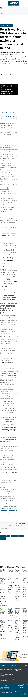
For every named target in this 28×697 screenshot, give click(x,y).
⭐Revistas (8, 677)
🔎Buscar (6, 680)
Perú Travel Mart (5, 536)
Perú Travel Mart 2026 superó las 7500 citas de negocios (3, 631)
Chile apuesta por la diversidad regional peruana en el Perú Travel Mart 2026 (18, 591)
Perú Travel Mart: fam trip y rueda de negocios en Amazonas (3, 598)
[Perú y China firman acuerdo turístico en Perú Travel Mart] (17, 617)
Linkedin (12, 677)
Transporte (25, 10)
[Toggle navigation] (3, 8)
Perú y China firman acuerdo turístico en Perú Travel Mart (17, 634)
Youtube (12, 679)
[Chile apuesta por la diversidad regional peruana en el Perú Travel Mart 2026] (17, 575)
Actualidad (9, 25)
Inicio (2, 25)
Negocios (13, 10)
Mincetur (3, 538)
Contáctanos (19, 692)
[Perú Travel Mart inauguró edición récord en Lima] (25, 616)
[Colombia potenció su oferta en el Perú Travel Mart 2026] (25, 575)
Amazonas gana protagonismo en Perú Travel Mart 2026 (12, 587)
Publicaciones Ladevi (18, 670)
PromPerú (14, 536)
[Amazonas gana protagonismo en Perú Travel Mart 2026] (10, 575)
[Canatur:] (10, 614)
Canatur (21, 536)
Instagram (12, 674)
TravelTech (18, 10)
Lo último (7, 10)
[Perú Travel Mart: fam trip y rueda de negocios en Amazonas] (3, 579)
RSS (21, 694)
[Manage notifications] (25, 694)
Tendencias (8, 669)
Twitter (12, 669)
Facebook (12, 672)
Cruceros (7, 672)
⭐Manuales (8, 674)
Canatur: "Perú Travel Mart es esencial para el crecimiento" (12, 627)
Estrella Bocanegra (10, 113)
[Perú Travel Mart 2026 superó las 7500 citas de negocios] (3, 615)
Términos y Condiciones (6, 692)
